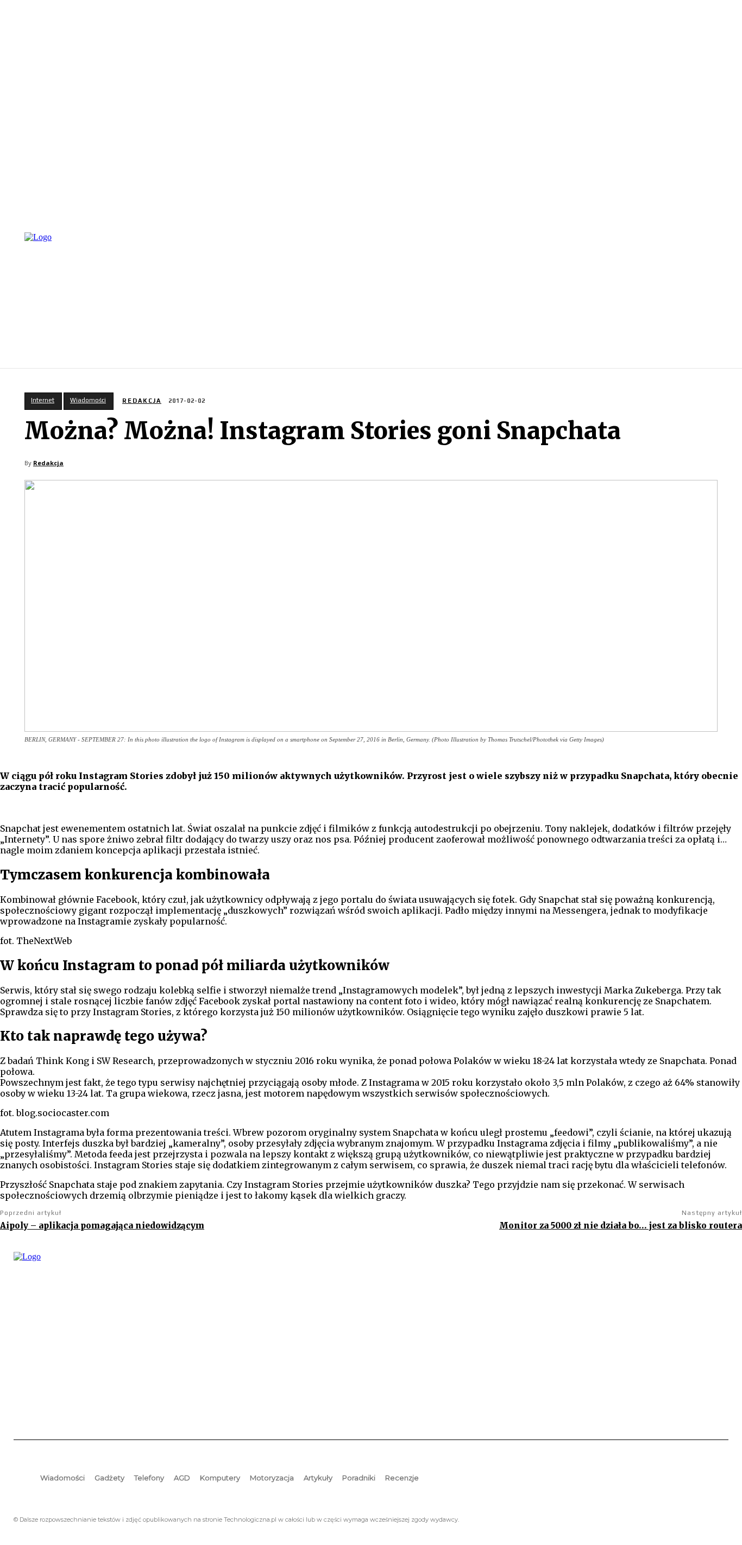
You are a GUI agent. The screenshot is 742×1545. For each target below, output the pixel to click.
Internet (42, 400)
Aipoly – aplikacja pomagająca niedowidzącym (102, 1225)
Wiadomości (88, 400)
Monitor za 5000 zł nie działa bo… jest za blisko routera (620, 1225)
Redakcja (141, 400)
